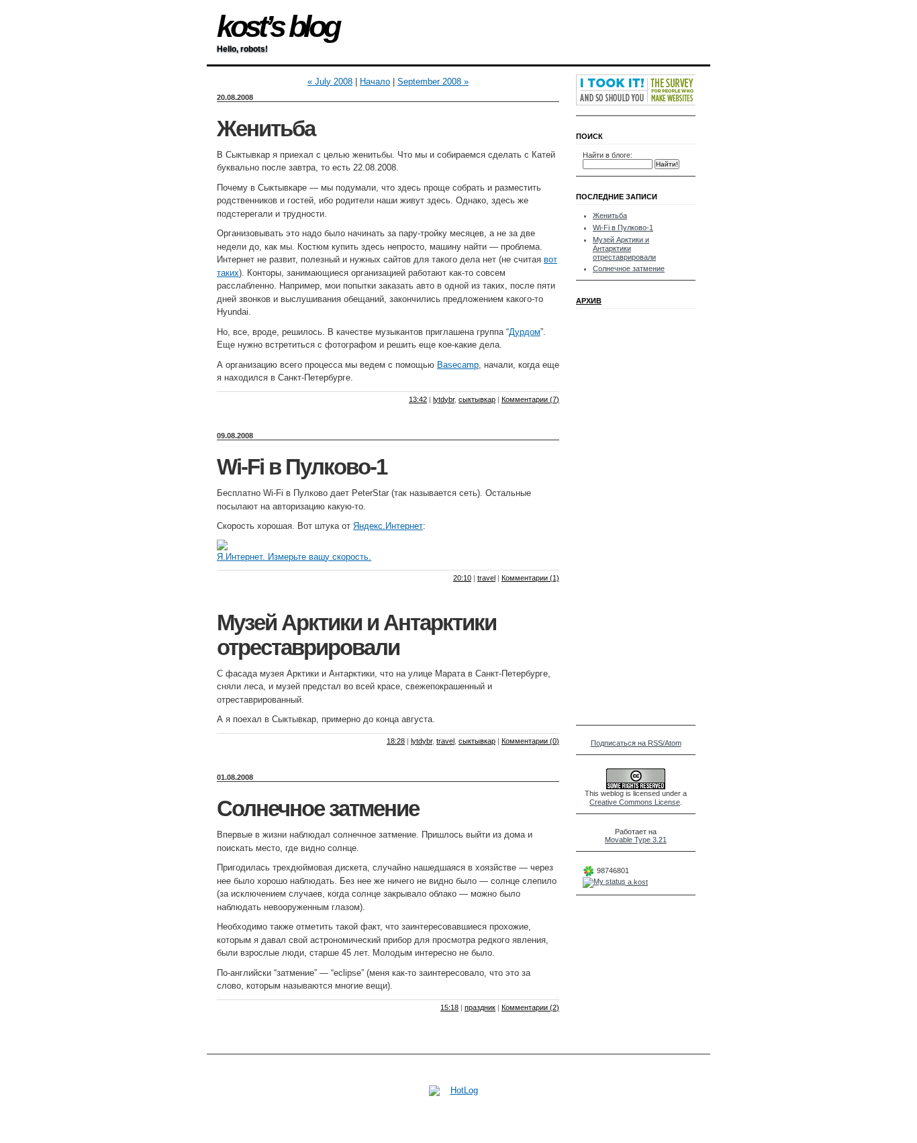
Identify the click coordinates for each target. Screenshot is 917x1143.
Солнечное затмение (318, 809)
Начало (375, 82)
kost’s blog (277, 26)
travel (486, 578)
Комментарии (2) (530, 1007)
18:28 (396, 741)
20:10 (462, 578)
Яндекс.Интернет (388, 526)
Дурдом (524, 332)
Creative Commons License (634, 802)
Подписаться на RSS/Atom (636, 743)
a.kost (637, 882)
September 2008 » (433, 82)
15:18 (449, 1007)
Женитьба (266, 129)
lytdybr (443, 399)
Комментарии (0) (530, 741)
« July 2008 (329, 82)
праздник (480, 1007)
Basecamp (458, 365)
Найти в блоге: (607, 155)
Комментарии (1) (530, 578)
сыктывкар (476, 399)
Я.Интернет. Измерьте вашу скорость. (294, 557)
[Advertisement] (623, 516)
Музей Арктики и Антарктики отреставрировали (356, 635)
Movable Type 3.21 (636, 840)
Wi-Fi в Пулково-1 (302, 467)
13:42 (418, 399)
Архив (588, 301)
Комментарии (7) (530, 399)
